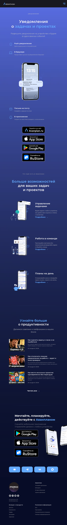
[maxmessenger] (18, 496)
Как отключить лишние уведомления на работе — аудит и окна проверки (42, 358)
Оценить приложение (40, 492)
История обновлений (40, 490)
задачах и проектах (35, 26)
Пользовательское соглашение (42, 512)
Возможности (12, 509)
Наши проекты (38, 509)
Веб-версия (38, 487)
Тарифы (11, 512)
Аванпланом (45, 419)
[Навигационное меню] (64, 3)
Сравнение (11, 516)
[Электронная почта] (10, 496)
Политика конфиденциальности (42, 514)
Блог (36, 507)
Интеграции (11, 514)
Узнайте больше (33, 320)
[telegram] (13, 496)
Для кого (11, 507)
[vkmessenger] (15, 496)
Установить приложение (41, 485)
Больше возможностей (33, 181)
